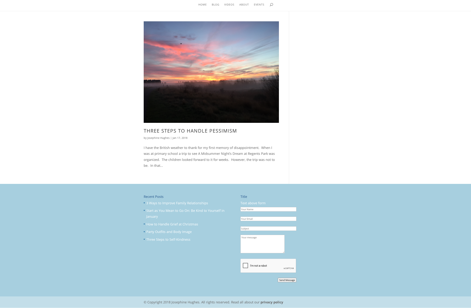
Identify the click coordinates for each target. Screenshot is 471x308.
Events (259, 4)
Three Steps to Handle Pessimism (190, 130)
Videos (229, 4)
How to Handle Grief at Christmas (172, 224)
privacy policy (272, 302)
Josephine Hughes (158, 138)
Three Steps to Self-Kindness (168, 239)
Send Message (287, 280)
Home (202, 4)
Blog (215, 4)
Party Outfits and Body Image (169, 231)
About (244, 4)
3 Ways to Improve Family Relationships (177, 203)
